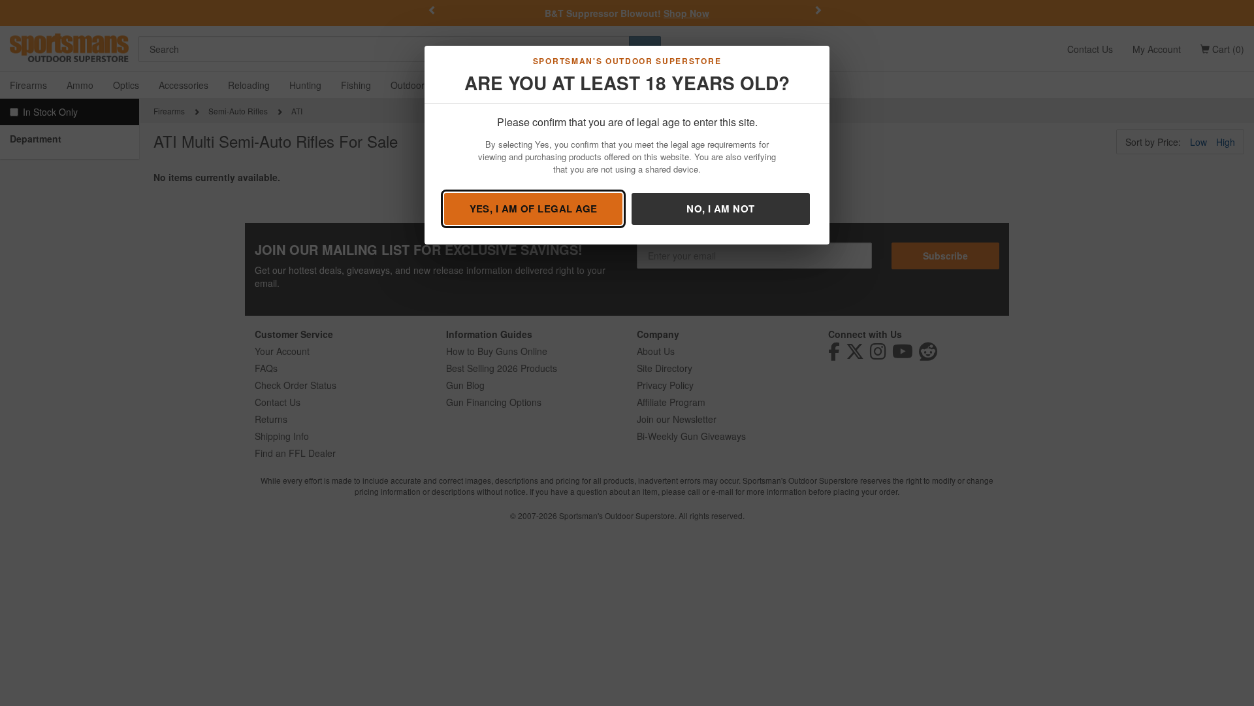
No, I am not (720, 208)
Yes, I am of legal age (534, 208)
